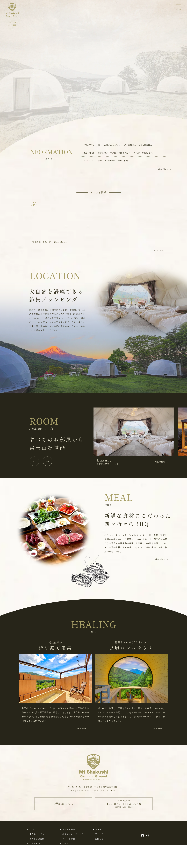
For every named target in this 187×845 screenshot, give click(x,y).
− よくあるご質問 (35, 839)
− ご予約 (64, 843)
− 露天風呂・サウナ (37, 834)
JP (9, 25)
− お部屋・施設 (67, 829)
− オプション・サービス (72, 834)
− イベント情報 (67, 839)
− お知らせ (98, 839)
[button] (34, 461)
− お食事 (97, 829)
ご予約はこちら (63, 803)
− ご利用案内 (33, 843)
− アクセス (98, 834)
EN (14, 25)
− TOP (30, 829)
